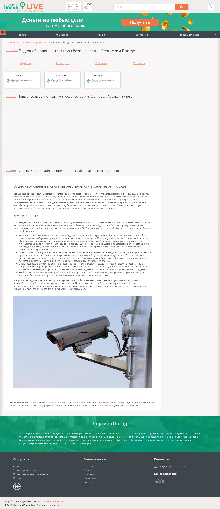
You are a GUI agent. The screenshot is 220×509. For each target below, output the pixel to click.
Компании (62, 34)
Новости (22, 34)
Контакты (18, 478)
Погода (88, 482)
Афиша (101, 34)
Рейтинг (101, 63)
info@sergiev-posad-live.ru (172, 466)
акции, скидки (103, 405)
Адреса (25, 63)
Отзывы (139, 63)
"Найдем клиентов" (54, 501)
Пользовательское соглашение (30, 474)
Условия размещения (25, 470)
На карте (62, 63)
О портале (19, 466)
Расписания (141, 34)
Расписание (90, 478)
